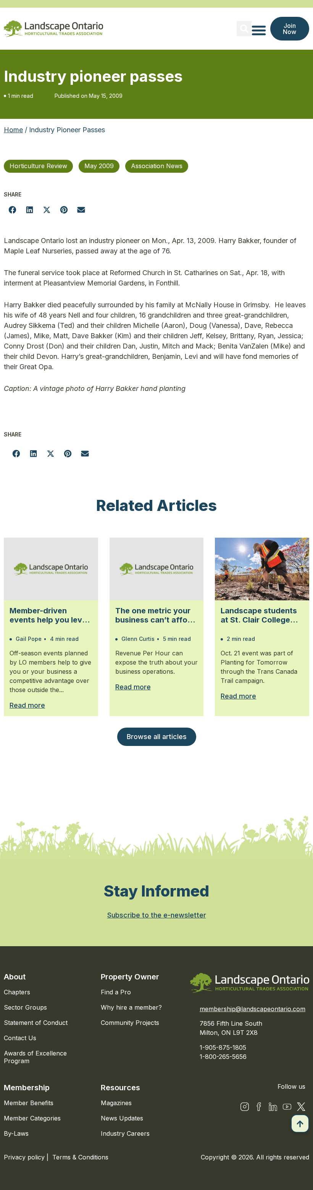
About (15, 976)
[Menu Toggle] (258, 30)
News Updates (122, 1118)
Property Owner (130, 976)
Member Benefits (28, 1103)
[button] (244, 28)
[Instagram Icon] (244, 1106)
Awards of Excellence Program (35, 1057)
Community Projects (130, 1022)
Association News (156, 166)
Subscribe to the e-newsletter (156, 915)
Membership (27, 1087)
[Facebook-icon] (259, 1106)
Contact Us (20, 1038)
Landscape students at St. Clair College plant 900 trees (259, 615)
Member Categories (32, 1118)
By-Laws (16, 1133)
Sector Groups (25, 1007)
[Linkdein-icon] (273, 1106)
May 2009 (99, 166)
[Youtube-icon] (287, 1106)
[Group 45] (301, 1106)
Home (13, 130)
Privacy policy (25, 1157)
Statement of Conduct (36, 1022)
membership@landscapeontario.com (252, 1009)
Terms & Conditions (80, 1157)
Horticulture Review (38, 166)
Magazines (116, 1103)
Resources (120, 1087)
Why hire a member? (131, 1007)
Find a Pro (116, 992)
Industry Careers (125, 1133)
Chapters (17, 992)
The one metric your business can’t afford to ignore (155, 615)
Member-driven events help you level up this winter (49, 615)
